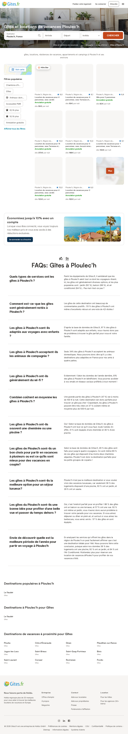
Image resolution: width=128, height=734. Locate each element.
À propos (45, 701)
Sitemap (46, 730)
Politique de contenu (114, 726)
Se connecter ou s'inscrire (20, 239)
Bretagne (89, 45)
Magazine (46, 705)
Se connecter (100, 4)
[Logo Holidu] (14, 4)
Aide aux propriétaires (80, 701)
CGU (87, 726)
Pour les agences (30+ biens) (109, 702)
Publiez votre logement (82, 4)
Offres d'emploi (48, 697)
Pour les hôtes (106, 697)
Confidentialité (97, 726)
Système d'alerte (78, 730)
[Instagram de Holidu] (59, 721)
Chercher (113, 35)
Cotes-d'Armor (101, 45)
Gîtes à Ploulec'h (117, 45)
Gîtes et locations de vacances (65, 45)
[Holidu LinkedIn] (64, 721)
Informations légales (60, 730)
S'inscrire (113, 4)
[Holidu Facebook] (69, 721)
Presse (74, 705)
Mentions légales (76, 726)
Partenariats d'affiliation (80, 709)
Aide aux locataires (78, 697)
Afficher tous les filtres (14, 128)
